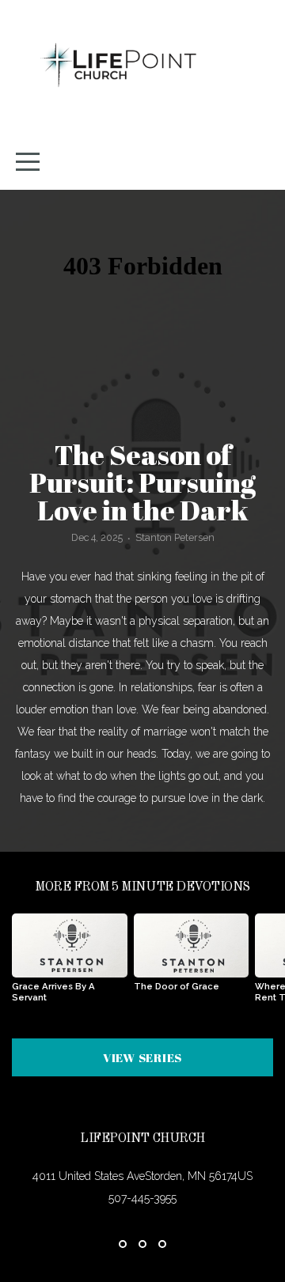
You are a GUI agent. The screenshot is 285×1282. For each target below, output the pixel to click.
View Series (142, 1057)
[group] (69, 964)
